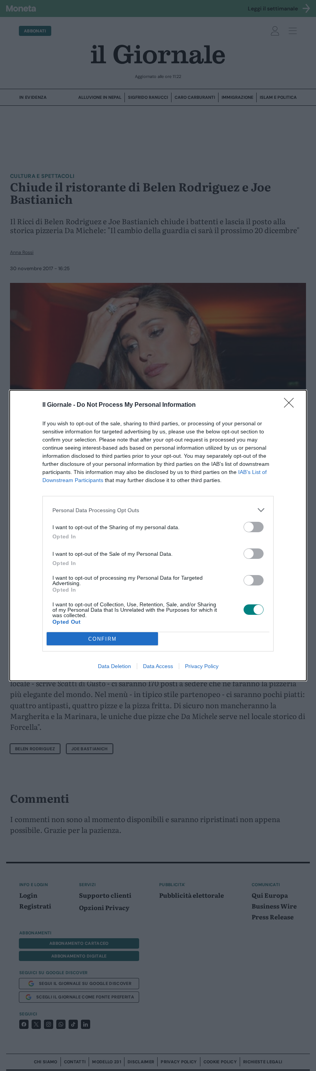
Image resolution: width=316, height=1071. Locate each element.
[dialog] (158, 535)
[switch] (254, 527)
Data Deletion (114, 666)
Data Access (158, 666)
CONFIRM (102, 639)
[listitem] (158, 510)
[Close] (291, 405)
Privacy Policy (202, 666)
